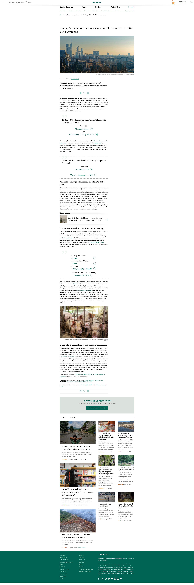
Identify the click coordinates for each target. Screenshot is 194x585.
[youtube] (112, 579)
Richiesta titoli (64, 569)
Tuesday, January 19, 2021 (81, 175)
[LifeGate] (97, 2)
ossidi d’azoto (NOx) (66, 238)
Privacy (81, 567)
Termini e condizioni (85, 571)
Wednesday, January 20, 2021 (81, 134)
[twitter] (102, 579)
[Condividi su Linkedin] (88, 93)
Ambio (75, 284)
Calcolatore (63, 574)
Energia (78, 11)
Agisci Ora (115, 7)
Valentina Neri (75, 79)
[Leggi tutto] (133, 417)
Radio (84, 7)
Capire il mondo (66, 7)
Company (81, 555)
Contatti (81, 557)
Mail (80, 564)
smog (61, 387)
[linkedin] (118, 579)
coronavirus (97, 143)
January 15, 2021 (81, 275)
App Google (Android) (66, 562)
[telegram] (121, 579)
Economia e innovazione (90, 11)
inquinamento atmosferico (84, 290)
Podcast (98, 7)
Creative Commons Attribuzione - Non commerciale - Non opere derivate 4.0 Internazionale (85, 381)
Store (13, 2)
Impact (131, 7)
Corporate (63, 571)
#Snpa (74, 258)
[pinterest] (106, 579)
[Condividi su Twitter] (84, 93)
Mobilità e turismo (106, 11)
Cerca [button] (29, 2)
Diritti (70, 11)
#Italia (74, 263)
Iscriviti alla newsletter (95, 408)
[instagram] (115, 579)
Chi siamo (82, 560)
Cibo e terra (118, 11)
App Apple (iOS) (64, 560)
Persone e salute (129, 11)
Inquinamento (81, 385)
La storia (82, 562)
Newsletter (21, 2)
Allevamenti (89, 385)
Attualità (62, 555)
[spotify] (109, 579)
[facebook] (99, 579)
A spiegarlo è (96, 242)
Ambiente (62, 11)
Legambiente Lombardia (67, 356)
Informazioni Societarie (86, 569)
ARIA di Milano (82, 129)
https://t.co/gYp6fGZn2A (81, 269)
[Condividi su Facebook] (80, 93)
